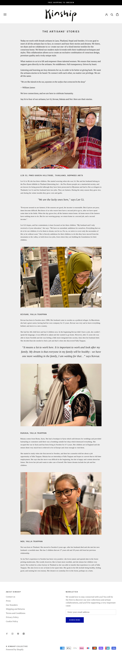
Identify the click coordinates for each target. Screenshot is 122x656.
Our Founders (12, 605)
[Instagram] (12, 634)
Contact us (10, 597)
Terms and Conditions (15, 613)
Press (8, 601)
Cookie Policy (12, 621)
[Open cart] (117, 14)
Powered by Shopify (14, 649)
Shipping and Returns (15, 609)
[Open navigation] (5, 14)
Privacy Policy (12, 617)
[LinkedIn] (24, 634)
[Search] (112, 14)
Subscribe (74, 620)
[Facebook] (7, 634)
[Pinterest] (18, 634)
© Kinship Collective (17, 646)
